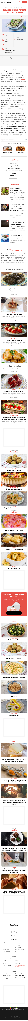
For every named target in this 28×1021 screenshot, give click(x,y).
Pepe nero (12, 175)
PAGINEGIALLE (11, 1009)
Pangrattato (12, 163)
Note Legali (11, 1013)
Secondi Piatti (18, 942)
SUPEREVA (16, 1012)
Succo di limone (13, 178)
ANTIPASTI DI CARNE (14, 286)
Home (6, 7)
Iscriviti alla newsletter (14, 613)
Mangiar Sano (6, 973)
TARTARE (14, 528)
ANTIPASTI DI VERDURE (14, 415)
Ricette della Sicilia (19, 973)
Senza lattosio (15, 58)
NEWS (14, 846)
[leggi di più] (26, 139)
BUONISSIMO (12, 1012)
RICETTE (9, 7)
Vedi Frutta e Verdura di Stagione (20, 966)
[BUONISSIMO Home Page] (7, 2)
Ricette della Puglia (19, 975)
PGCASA (24, 1009)
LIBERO (3, 1009)
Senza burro (6, 58)
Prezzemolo (11, 168)
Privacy (16, 1013)
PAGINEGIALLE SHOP (18, 1009)
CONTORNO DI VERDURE (14, 487)
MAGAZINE (14, 867)
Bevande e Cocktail (19, 949)
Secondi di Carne (19, 947)
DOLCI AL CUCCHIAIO (14, 694)
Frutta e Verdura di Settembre (19, 963)
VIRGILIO (7, 1009)
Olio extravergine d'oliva (12, 170)
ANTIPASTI (13, 7)
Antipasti (14, 511)
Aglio (11, 166)
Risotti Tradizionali (7, 951)
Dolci (16, 951)
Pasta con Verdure (7, 947)
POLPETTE (14, 468)
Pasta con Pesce (6, 946)
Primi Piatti (5, 944)
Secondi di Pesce (19, 946)
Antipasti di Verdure (7, 942)
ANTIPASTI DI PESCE (19, 7)
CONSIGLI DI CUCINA (14, 758)
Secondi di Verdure (19, 944)
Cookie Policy (20, 1013)
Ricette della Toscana (20, 977)
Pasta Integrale (6, 949)
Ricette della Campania (5, 979)
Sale (13, 173)
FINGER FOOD (14, 312)
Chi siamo (6, 1013)
